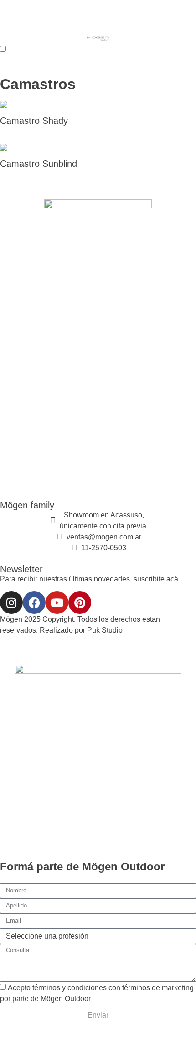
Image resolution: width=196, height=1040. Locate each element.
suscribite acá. (157, 579)
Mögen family (27, 505)
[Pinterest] (79, 602)
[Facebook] (34, 602)
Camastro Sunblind (38, 164)
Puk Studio (105, 630)
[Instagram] (11, 602)
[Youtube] (57, 602)
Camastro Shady (34, 121)
